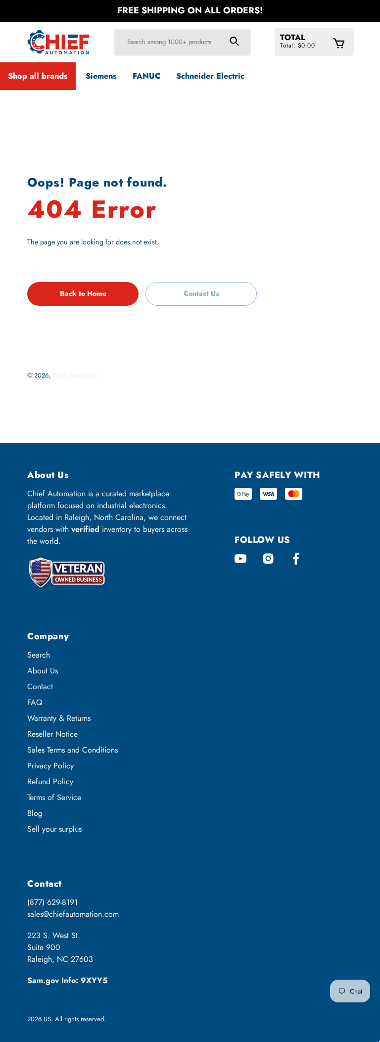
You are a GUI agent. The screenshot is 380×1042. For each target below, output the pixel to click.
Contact (40, 686)
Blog (35, 813)
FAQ (35, 702)
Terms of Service (54, 797)
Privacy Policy (50, 765)
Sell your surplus (54, 829)
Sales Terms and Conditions (72, 750)
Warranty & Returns (59, 718)
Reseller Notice (52, 734)
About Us (42, 670)
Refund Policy (50, 781)
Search (38, 655)
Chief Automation (76, 375)
